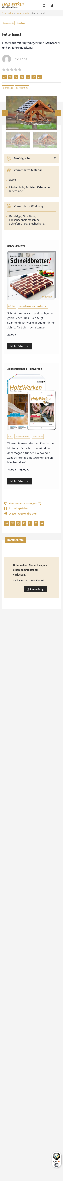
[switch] (56, 1165)
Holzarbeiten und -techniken (33, 306)
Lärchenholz (22, 87)
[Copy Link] (4, 77)
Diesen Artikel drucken (23, 513)
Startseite (7, 13)
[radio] (3, 70)
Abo (10, 436)
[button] (58, 113)
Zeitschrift (38, 436)
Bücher (11, 306)
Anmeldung (36, 589)
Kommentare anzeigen (25, 503)
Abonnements (22, 436)
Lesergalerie (22, 13)
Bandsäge (8, 87)
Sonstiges (21, 23)
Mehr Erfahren (19, 346)
